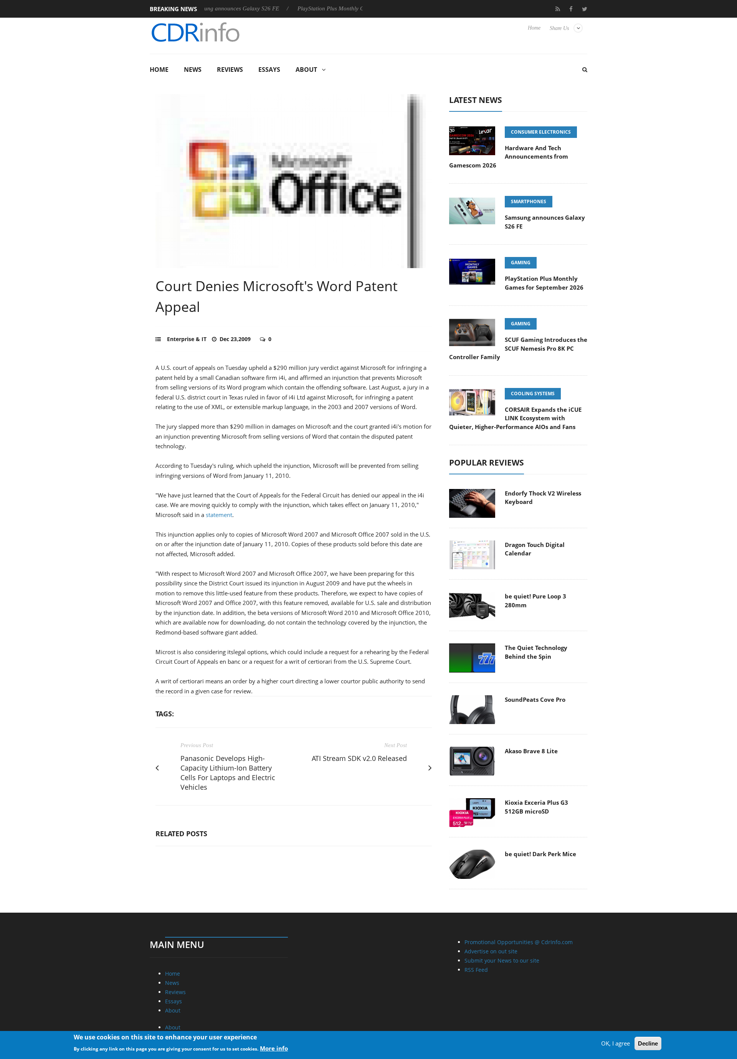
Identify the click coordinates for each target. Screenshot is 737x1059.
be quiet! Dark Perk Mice (540, 854)
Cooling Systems (533, 393)
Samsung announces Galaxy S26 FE (211, 8)
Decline (648, 1043)
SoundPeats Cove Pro (535, 699)
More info (274, 1048)
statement (219, 515)
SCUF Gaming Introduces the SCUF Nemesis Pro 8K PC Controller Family (518, 348)
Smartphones (528, 201)
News (193, 69)
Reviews (230, 69)
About (306, 69)
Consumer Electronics (541, 132)
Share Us (559, 28)
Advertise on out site (490, 951)
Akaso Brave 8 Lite (531, 751)
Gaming (520, 262)
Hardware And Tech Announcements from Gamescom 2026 (508, 156)
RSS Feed (476, 969)
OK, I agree (615, 1043)
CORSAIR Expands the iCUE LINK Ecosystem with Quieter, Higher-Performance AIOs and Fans (515, 418)
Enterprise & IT (187, 339)
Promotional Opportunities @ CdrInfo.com (518, 942)
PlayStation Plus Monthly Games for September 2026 (338, 8)
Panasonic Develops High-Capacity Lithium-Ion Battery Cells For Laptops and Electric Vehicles (227, 772)
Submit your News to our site (501, 960)
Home (534, 28)
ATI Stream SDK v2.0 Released (359, 758)
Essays (269, 69)
